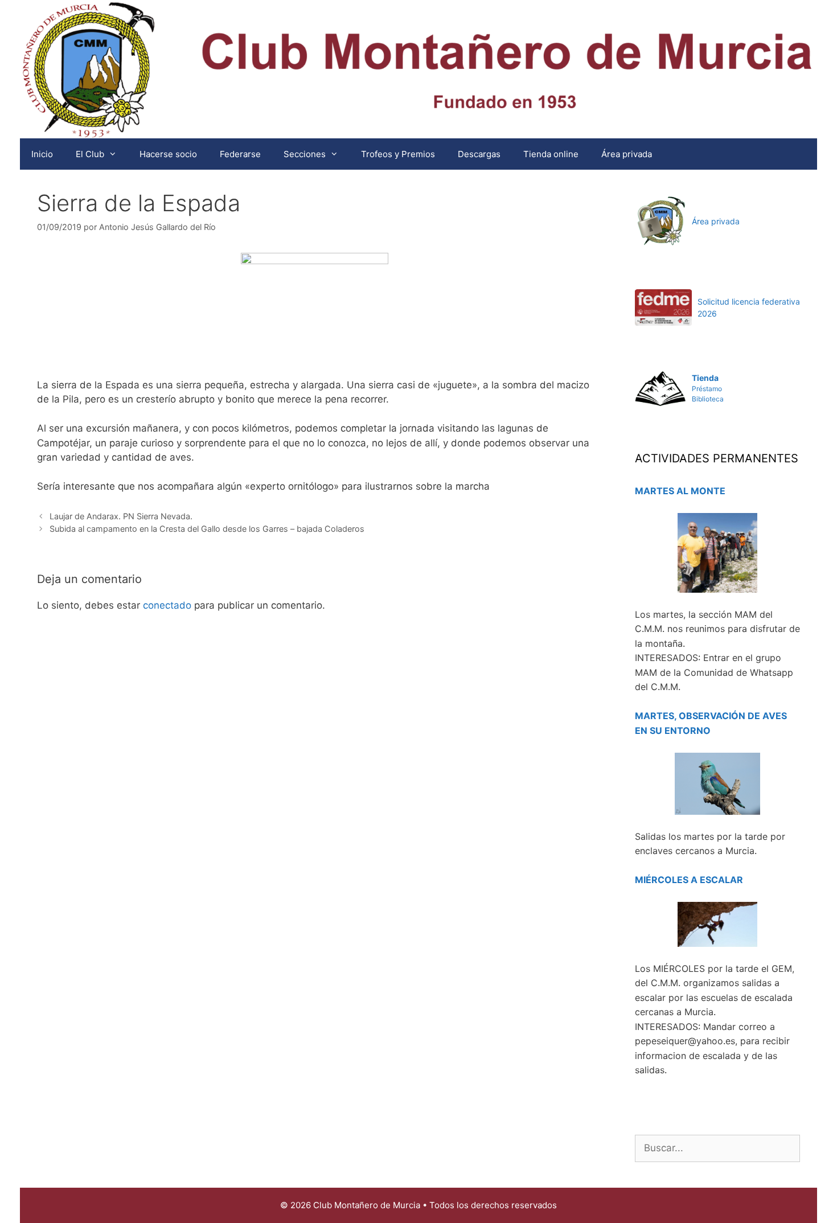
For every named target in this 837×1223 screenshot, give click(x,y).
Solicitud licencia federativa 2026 (749, 307)
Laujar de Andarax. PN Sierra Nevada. (121, 516)
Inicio (42, 154)
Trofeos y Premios (398, 154)
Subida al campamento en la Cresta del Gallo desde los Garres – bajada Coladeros (207, 528)
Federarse (240, 154)
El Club (90, 154)
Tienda (705, 378)
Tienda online (550, 154)
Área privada (626, 154)
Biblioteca (708, 399)
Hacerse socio (168, 154)
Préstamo (707, 388)
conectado (167, 605)
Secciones (305, 154)
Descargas (479, 154)
